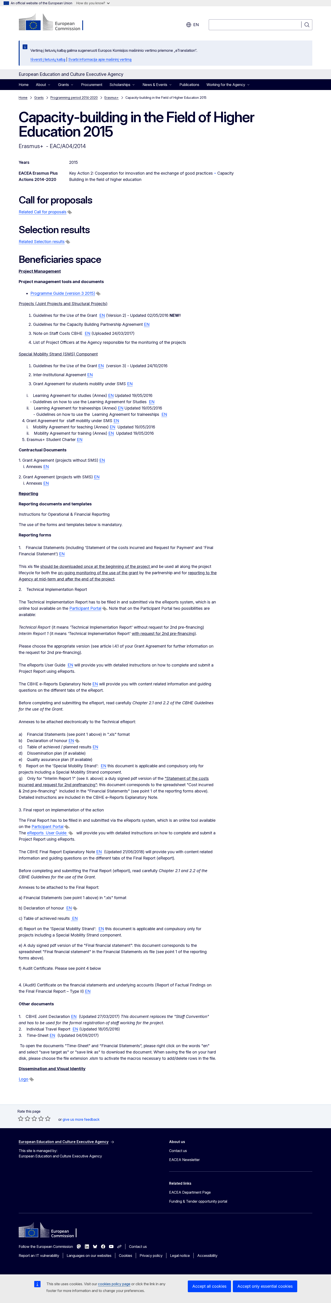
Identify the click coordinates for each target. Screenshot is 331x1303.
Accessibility (207, 1255)
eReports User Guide (47, 832)
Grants (39, 97)
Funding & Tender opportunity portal (198, 1201)
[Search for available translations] (69, 212)
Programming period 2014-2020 (74, 97)
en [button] (196, 24)
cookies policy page (114, 1284)
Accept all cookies (209, 1286)
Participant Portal (85, 608)
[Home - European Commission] (55, 23)
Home (24, 84)
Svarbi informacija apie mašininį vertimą (99, 59)
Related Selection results (42, 241)
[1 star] (20, 1118)
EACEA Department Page (190, 1192)
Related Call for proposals (42, 211)
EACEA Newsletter (184, 1159)
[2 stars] (24, 1118)
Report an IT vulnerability (39, 1255)
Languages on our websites (89, 1255)
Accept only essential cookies (265, 1286)
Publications (189, 84)
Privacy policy (151, 1255)
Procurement (91, 84)
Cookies (125, 1255)
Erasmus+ (111, 97)
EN (102, 315)
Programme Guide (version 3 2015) (62, 293)
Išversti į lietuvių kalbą (47, 59)
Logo (23, 1079)
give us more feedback (81, 1119)
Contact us (178, 1150)
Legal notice (180, 1255)
